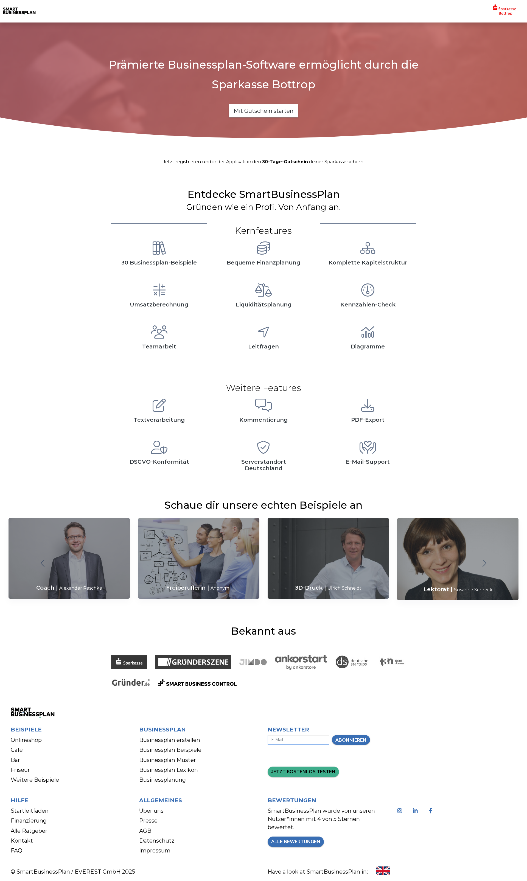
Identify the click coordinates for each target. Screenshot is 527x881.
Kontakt (22, 840)
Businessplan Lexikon (168, 770)
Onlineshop (26, 740)
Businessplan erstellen (169, 740)
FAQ (16, 850)
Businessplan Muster (167, 760)
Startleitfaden (30, 810)
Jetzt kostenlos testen (303, 771)
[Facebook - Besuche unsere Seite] (431, 811)
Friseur (20, 770)
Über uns (151, 810)
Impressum (154, 850)
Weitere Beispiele (35, 779)
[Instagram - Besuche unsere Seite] (400, 811)
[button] (43, 563)
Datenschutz (156, 840)
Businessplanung (162, 779)
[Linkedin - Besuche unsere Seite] (416, 811)
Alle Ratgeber (29, 830)
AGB (145, 830)
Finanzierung (29, 820)
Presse (148, 820)
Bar (15, 760)
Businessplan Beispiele (170, 750)
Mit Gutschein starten (263, 111)
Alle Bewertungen (295, 841)
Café (17, 750)
